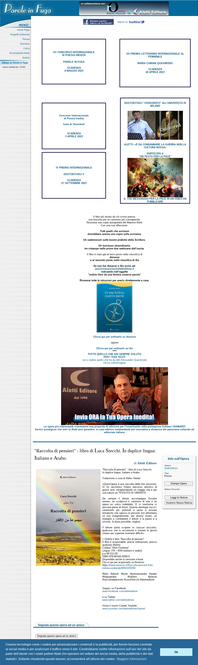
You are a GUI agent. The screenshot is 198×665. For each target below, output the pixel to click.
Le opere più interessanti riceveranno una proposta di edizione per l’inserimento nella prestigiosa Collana (114, 426)
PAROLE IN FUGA (73, 61)
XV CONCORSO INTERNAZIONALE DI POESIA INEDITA (74, 54)
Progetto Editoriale (20, 34)
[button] (156, 652)
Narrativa (25, 43)
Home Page (24, 30)
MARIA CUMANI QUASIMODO (155, 63)
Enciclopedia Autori (20, 53)
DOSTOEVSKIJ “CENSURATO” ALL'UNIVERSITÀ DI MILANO (155, 104)
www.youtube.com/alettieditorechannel (123, 608)
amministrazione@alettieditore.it (114, 268)
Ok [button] (176, 652)
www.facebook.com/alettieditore (120, 591)
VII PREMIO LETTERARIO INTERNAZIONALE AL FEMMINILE (155, 55)
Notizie (26, 57)
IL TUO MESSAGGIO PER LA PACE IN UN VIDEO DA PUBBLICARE (155, 200)
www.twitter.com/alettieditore (118, 599)
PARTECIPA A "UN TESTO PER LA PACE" (155, 155)
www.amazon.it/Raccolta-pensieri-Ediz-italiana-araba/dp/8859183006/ (128, 566)
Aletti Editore (171, 468)
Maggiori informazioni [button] (131, 659)
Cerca (27, 48)
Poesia (26, 39)
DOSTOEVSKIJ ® (74, 174)
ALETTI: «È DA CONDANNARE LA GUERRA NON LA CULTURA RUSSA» (155, 146)
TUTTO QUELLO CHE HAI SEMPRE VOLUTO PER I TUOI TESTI (114, 355)
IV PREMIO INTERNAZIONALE (74, 167)
